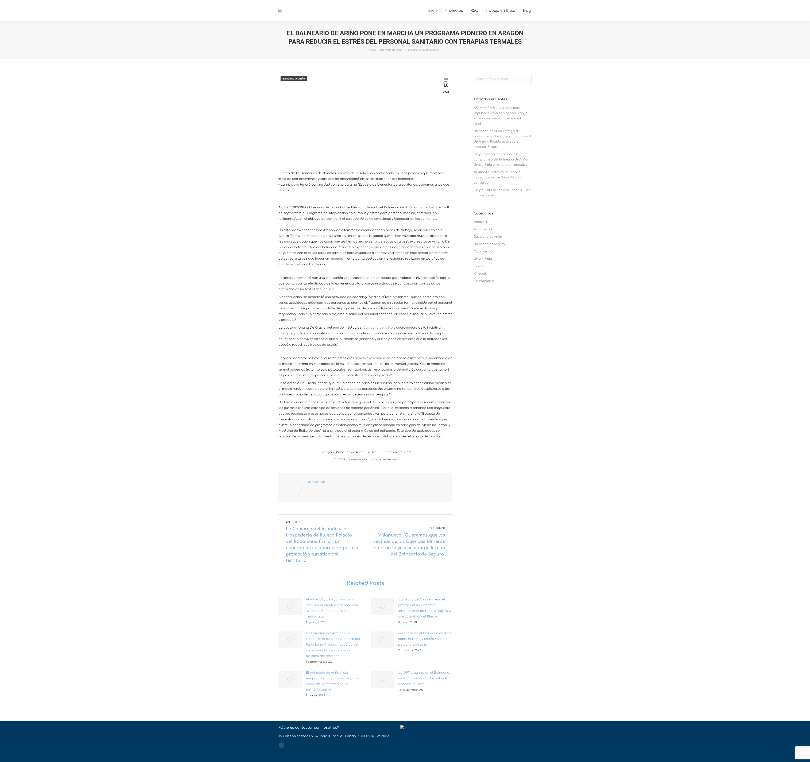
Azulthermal (483, 229)
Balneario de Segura (489, 244)
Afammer (480, 222)
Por (373, 452)
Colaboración (484, 251)
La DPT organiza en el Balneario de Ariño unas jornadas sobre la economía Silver (423, 678)
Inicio (372, 49)
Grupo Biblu (483, 258)
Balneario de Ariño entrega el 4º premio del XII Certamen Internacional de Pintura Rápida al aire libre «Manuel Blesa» (425, 608)
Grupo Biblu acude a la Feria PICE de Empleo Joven (502, 193)
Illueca (479, 266)
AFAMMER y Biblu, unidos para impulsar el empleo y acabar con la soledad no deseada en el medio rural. (332, 608)
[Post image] (290, 606)
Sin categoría (484, 281)
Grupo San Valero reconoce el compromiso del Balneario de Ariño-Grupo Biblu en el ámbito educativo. (501, 159)
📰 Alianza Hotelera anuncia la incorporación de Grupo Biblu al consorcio (498, 177)
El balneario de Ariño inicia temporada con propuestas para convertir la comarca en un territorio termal (332, 681)
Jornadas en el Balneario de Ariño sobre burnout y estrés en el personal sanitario (425, 638)
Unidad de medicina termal (384, 459)
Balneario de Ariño (391, 49)
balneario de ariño (357, 459)
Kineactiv (480, 273)
